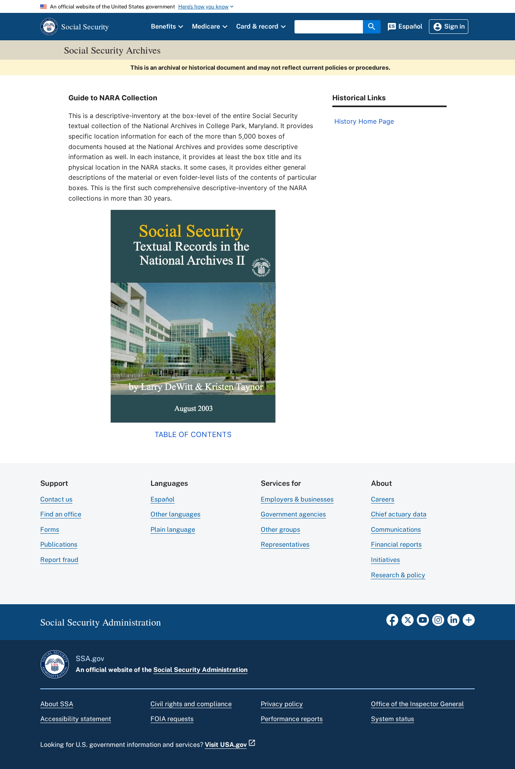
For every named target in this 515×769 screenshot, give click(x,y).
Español (162, 499)
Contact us (56, 499)
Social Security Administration (200, 670)
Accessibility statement (75, 719)
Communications (396, 529)
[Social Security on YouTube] (423, 622)
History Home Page (364, 121)
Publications (58, 544)
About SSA (56, 704)
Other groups (280, 529)
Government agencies (293, 514)
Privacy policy (282, 704)
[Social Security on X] (408, 622)
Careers (382, 499)
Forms (49, 529)
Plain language (172, 529)
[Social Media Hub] (469, 622)
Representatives (285, 544)
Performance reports (292, 719)
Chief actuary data (398, 514)
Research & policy (398, 575)
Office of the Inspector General (417, 704)
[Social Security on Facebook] (392, 622)
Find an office (60, 514)
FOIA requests (172, 719)
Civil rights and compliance (191, 704)
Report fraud (59, 560)
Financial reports (396, 544)
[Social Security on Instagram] (438, 622)
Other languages (175, 514)
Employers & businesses (297, 499)
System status (392, 719)
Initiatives (385, 560)
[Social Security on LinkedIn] (453, 622)
